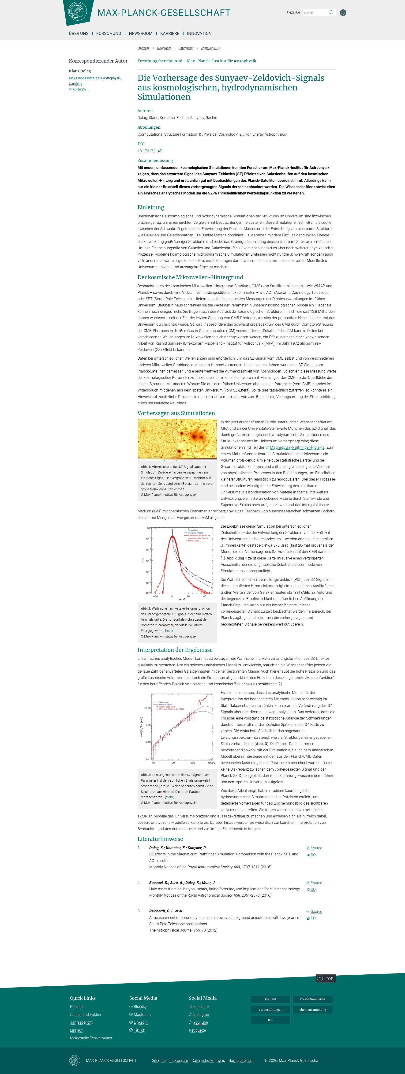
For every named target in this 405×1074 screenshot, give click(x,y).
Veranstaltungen (270, 1009)
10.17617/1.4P (150, 151)
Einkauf (76, 1030)
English (293, 13)
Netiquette (197, 1030)
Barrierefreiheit (241, 1060)
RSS (270, 1020)
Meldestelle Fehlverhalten (91, 1038)
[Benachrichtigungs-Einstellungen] (343, 12)
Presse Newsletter (313, 999)
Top (329, 978)
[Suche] (331, 13)
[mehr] (169, 631)
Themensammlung (312, 1009)
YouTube (200, 1022)
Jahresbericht (81, 1022)
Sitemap (159, 1060)
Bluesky (140, 1006)
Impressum (178, 1060)
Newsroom (141, 33)
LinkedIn (141, 1022)
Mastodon (142, 1014)
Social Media (143, 998)
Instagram (201, 1014)
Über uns (79, 33)
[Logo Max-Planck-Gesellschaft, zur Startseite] (146, 16)
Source (316, 848)
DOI (314, 855)
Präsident (78, 1006)
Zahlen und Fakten (85, 1014)
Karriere (169, 33)
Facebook (201, 1006)
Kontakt (270, 999)
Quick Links (83, 998)
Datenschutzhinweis (208, 1060)
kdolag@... (81, 89)
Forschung (108, 33)
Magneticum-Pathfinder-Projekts (297, 447)
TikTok (139, 1030)
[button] (213, 457)
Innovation (199, 33)
